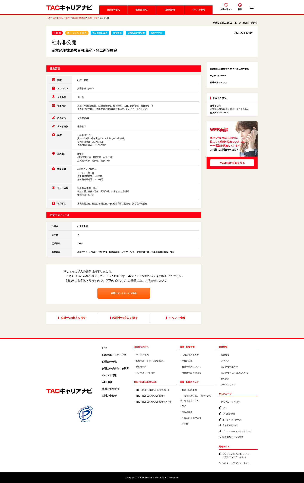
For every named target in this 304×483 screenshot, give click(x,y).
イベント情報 (198, 9)
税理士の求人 (141, 9)
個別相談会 (170, 9)
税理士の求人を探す (125, 318)
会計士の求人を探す (61, 18)
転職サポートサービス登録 (124, 293)
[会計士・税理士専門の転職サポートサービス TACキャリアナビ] (69, 391)
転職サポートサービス (114, 354)
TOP (48, 18)
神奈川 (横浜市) (79, 18)
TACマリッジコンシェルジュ (236, 463)
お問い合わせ (109, 395)
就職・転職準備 (187, 347)
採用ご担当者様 (110, 388)
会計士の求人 (113, 9)
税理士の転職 (109, 361)
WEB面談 (107, 382)
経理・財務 (92, 18)
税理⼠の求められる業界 (115, 368)
